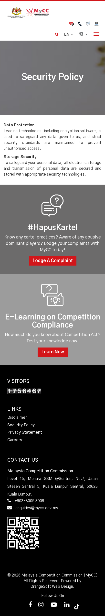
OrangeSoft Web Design (52, 586)
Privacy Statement (24, 432)
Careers (14, 440)
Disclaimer (17, 417)
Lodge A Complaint (52, 261)
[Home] (52, 12)
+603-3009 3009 (29, 501)
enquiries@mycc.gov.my (36, 508)
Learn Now (52, 352)
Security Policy (21, 425)
